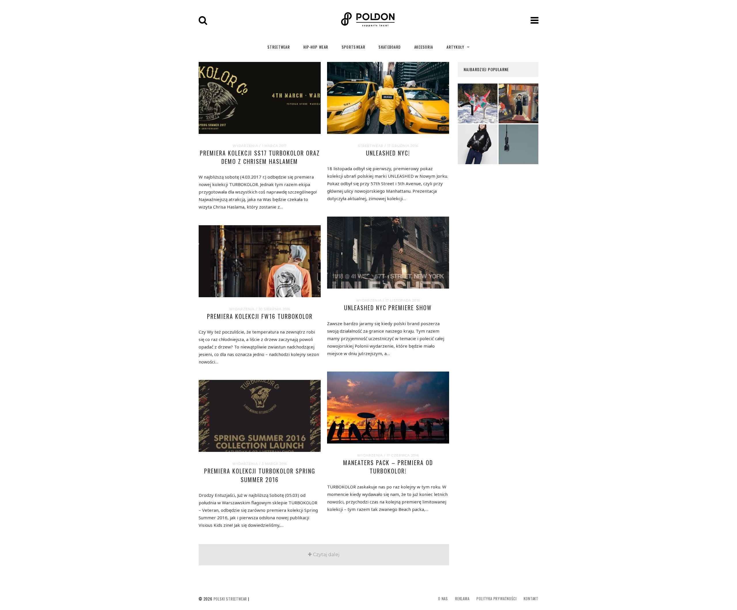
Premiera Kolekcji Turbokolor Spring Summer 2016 (259, 475)
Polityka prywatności (496, 598)
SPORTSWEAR (353, 47)
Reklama (462, 598)
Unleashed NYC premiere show (388, 307)
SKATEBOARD (390, 47)
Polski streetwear (230, 599)
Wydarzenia (245, 146)
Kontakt (531, 598)
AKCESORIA (423, 47)
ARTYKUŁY (455, 47)
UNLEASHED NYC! (388, 153)
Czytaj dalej (326, 554)
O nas (443, 598)
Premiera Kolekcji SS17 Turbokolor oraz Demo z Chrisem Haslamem (260, 157)
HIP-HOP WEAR (315, 47)
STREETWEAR (278, 47)
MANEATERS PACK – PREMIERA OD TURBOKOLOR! (388, 466)
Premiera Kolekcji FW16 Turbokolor (260, 316)
